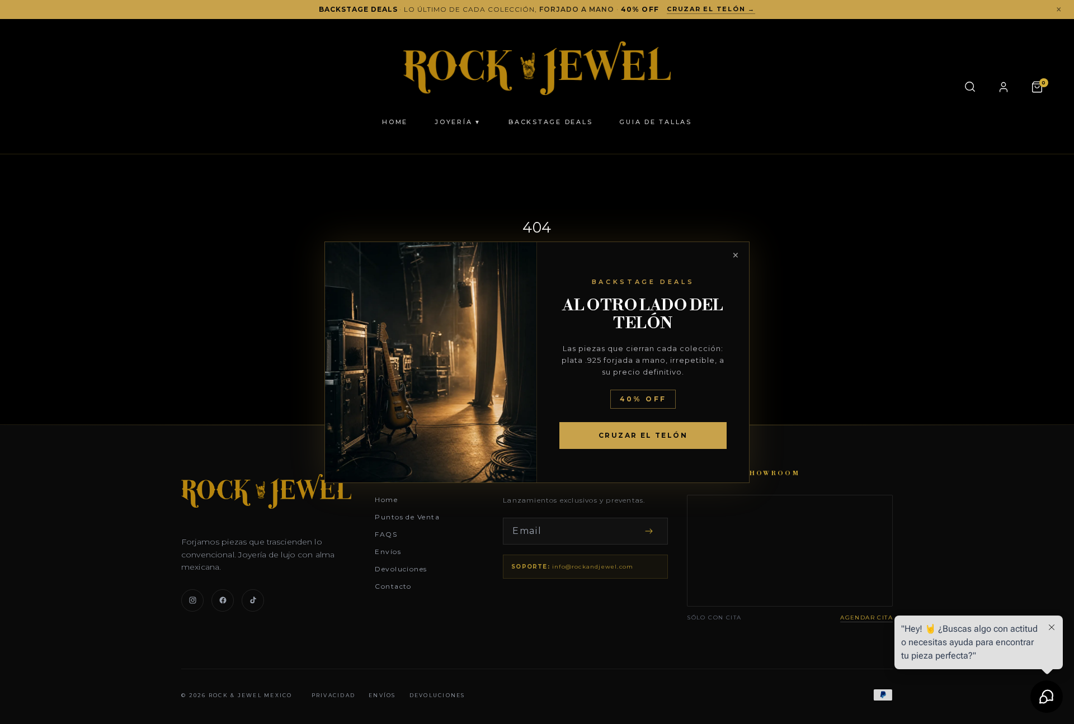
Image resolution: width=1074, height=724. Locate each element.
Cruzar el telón (643, 435)
